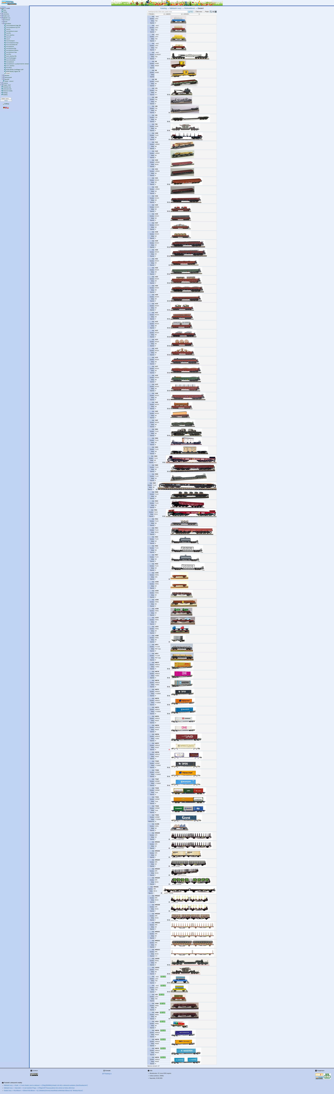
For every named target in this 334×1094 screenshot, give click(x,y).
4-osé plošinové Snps (11, 52)
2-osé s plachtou (10, 35)
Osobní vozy (6, 16)
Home (4, 10)
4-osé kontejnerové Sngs (12, 42)
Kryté (6, 21)
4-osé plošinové (10, 46)
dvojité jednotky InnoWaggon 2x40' (14, 69)
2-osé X (8, 39)
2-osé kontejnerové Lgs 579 (13, 27)
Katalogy (5, 92)
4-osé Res (8, 54)
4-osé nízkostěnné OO (11, 44)
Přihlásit (3, 7)
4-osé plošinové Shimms (12, 50)
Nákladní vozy (6, 17)
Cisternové (7, 19)
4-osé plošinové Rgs (11, 48)
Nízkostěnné (8, 23)
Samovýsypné (8, 77)
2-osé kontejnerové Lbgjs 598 (13, 25)
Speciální (7, 79)
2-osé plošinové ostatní (12, 31)
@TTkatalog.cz (107, 1073)
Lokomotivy (6, 14)
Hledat (6, 100)
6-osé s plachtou (10, 65)
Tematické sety (7, 87)
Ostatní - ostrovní (9, 81)
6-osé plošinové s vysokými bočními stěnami (17, 63)
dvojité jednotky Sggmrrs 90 (13, 71)
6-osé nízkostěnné (10, 60)
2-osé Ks (8, 29)
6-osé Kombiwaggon (11, 58)
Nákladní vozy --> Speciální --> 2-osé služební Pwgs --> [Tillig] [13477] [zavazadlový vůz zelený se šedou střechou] (39, 1088)
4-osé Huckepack (10, 40)
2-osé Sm (8, 37)
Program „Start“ (7, 85)
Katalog (5, 12)
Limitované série (7, 89)
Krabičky (5, 94)
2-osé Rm (8, 33)
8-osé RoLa (9, 67)
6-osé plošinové (10, 62)
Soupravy (5, 83)
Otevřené (7, 75)
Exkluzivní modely (7, 90)
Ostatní (8, 73)
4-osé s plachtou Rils (11, 56)
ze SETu (163, 976)
